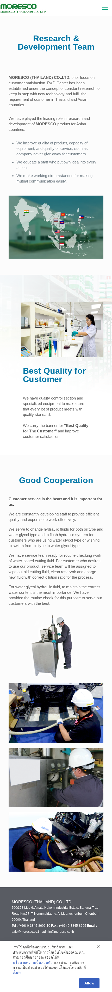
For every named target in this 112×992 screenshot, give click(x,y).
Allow (89, 983)
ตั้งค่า (17, 973)
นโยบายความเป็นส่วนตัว (33, 962)
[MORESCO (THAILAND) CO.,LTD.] (31, 7)
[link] (56, 713)
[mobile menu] (105, 7)
